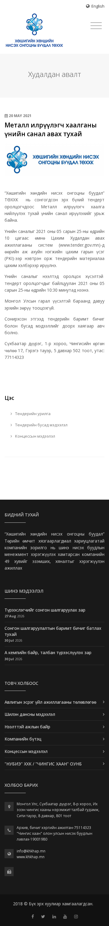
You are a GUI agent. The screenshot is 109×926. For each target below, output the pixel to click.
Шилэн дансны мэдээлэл (30, 714)
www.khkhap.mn (31, 856)
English (97, 6)
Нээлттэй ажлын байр (27, 727)
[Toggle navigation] (96, 26)
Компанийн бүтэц (23, 739)
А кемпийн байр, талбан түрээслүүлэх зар (48, 652)
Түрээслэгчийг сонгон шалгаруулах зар (45, 610)
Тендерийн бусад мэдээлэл (41, 425)
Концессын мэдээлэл (34, 436)
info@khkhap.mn (31, 851)
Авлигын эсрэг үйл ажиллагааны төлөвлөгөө (50, 702)
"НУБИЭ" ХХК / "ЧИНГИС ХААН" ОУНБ (43, 764)
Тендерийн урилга (32, 413)
